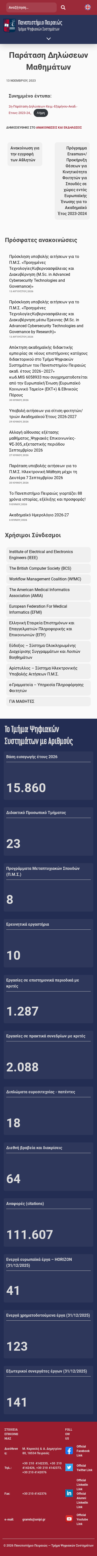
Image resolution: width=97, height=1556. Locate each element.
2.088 (22, 1067)
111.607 (29, 1235)
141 (17, 1402)
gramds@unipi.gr (33, 1519)
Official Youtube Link (82, 1519)
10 (13, 955)
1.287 (22, 1011)
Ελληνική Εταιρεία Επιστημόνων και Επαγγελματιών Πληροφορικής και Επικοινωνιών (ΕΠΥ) (41, 629)
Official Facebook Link (83, 1451)
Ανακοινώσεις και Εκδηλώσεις (59, 127)
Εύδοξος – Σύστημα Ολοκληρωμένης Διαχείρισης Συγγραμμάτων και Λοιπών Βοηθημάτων (44, 651)
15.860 (26, 788)
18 (13, 1123)
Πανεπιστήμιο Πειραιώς (40, 22)
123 (17, 1346)
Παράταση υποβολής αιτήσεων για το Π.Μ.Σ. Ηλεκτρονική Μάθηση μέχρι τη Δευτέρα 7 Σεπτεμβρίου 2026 (43, 471)
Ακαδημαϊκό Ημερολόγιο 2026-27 (39, 515)
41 (13, 1290)
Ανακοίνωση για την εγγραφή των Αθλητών (24, 154)
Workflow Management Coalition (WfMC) (45, 579)
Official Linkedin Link (82, 1485)
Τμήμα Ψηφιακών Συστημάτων (38, 29)
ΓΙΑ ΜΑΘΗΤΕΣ (21, 701)
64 (13, 1179)
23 (13, 844)
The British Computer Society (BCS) (40, 568)
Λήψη (41, 113)
